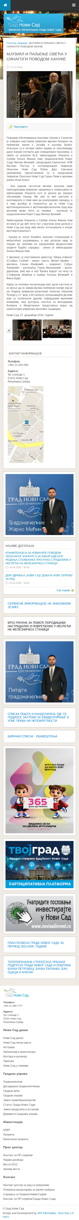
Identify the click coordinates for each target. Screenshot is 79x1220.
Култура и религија (15, 1056)
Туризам (8, 1061)
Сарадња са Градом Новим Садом (24, 1194)
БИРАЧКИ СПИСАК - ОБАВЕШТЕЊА (32, 736)
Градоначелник (12, 1081)
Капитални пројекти (15, 1139)
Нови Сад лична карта (17, 1042)
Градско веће (11, 1090)
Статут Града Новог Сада (19, 1104)
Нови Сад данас (15, 1030)
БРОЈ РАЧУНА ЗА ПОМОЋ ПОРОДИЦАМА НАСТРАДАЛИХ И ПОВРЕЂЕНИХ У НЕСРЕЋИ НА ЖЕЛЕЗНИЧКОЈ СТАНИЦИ (39, 626)
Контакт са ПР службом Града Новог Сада (29, 1198)
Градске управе (13, 1095)
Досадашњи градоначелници (21, 1086)
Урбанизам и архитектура (19, 1051)
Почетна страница (17, 43)
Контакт (9, 1177)
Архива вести (11, 1169)
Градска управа (15, 1073)
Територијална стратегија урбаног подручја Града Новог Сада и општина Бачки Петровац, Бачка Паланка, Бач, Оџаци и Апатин (39, 967)
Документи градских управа (20, 1114)
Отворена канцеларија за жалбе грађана (29, 1189)
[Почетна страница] (33, 32)
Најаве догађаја (19, 546)
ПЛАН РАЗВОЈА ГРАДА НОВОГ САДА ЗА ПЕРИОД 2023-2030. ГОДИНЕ (36, 944)
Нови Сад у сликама (15, 1065)
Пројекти (8, 1134)
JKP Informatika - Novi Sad (53, 1213)
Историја (9, 1047)
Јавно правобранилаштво (19, 1100)
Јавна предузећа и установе (21, 1109)
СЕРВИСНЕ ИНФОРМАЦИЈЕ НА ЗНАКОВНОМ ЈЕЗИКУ (39, 605)
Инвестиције (13, 1122)
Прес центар (13, 1147)
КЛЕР (6, 1130)
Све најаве (63, 590)
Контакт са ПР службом (17, 1155)
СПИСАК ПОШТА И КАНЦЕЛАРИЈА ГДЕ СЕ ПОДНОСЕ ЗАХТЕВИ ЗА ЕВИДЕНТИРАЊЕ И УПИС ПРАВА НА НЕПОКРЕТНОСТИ (38, 717)
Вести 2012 (10, 1164)
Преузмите (21, 126)
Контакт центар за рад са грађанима (26, 1185)
